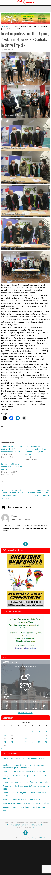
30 (46, 742)
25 (12, 742)
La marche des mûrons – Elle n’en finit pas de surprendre (26, 782)
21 (32, 739)
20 (25, 739)
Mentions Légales (13, 825)
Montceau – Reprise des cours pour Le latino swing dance (26, 803)
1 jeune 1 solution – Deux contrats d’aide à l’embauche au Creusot (11, 449)
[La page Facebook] (25, 544)
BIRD (33, 827)
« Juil (3, 748)
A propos (33, 825)
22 (39, 739)
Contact (41, 825)
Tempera (35, 838)
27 (25, 742)
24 (5, 742)
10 (5, 735)
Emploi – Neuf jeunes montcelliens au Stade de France (11, 467)
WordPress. (44, 838)
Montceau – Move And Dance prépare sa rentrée (22, 799)
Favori (6, 482)
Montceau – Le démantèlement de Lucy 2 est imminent (38, 493)
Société (9, 27)
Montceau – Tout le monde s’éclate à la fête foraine (24, 772)
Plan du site (25, 825)
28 (32, 742)
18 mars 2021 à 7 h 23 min (20, 519)
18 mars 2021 (9, 50)
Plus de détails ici (25, 713)
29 (39, 742)
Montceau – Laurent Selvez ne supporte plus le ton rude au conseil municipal (12, 494)
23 (46, 739)
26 (19, 742)
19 (19, 739)
